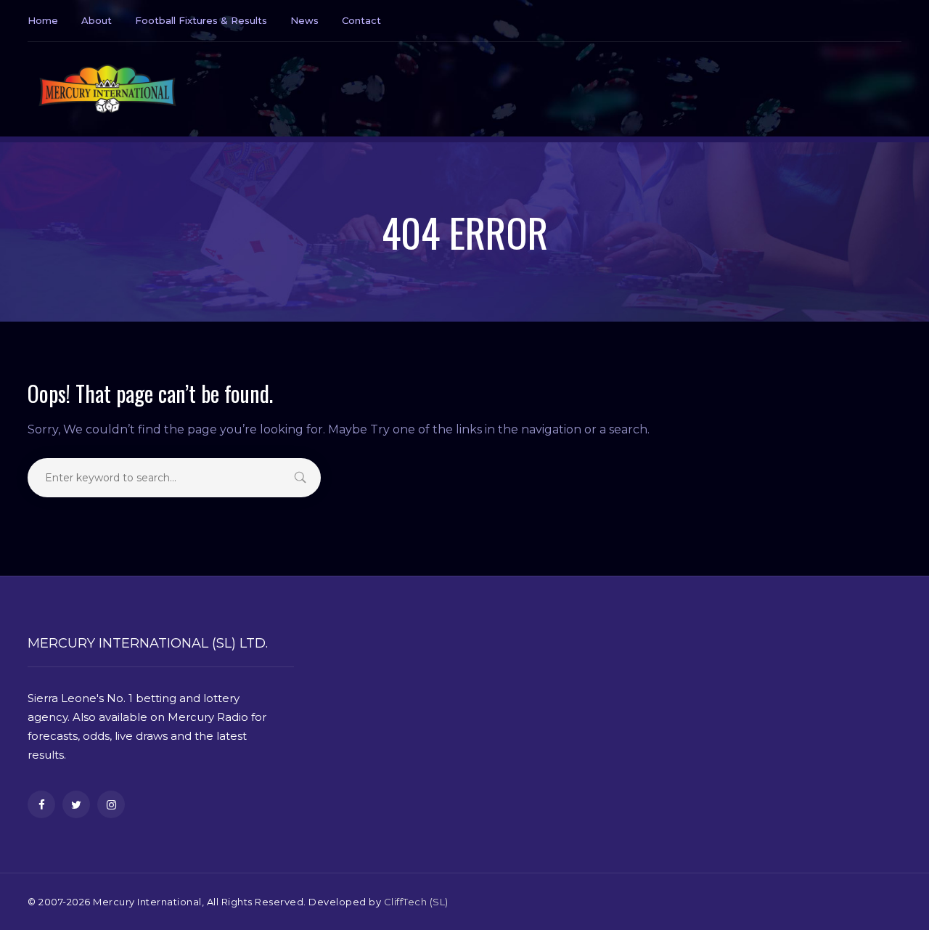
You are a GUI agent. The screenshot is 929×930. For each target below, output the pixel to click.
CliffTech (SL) (416, 901)
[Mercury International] (107, 89)
